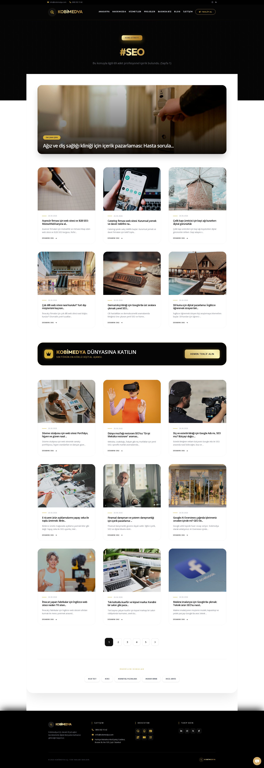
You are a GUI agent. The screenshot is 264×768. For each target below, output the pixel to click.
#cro (107, 679)
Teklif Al (207, 12)
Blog (177, 11)
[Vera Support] (138, 731)
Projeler (149, 11)
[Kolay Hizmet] (138, 737)
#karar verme (151, 679)
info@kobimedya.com (58, 2)
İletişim (188, 11)
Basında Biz (164, 11)
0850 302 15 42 (77, 2)
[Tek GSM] (144, 731)
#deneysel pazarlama (127, 679)
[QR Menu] (150, 737)
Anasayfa (104, 11)
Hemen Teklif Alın (202, 353)
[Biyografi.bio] (150, 731)
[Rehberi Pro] (144, 737)
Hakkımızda (119, 11)
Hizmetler (135, 11)
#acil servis (171, 679)
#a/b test (92, 679)
